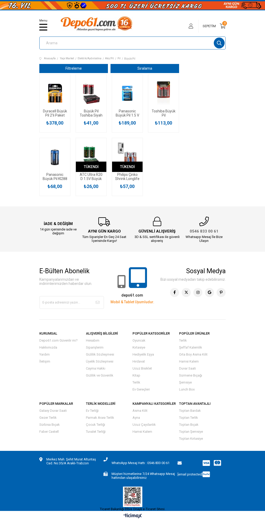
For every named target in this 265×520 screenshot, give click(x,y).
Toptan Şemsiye (191, 432)
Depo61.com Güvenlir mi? (58, 340)
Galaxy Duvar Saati (53, 411)
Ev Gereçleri (141, 389)
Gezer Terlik (48, 418)
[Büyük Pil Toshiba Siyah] (91, 93)
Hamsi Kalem (189, 361)
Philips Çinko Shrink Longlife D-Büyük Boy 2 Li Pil (127, 176)
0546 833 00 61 (204, 231)
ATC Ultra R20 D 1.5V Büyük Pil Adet (91, 176)
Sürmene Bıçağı (190, 375)
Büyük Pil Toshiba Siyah (91, 113)
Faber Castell (49, 432)
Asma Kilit (140, 411)
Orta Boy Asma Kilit (193, 354)
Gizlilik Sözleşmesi (100, 354)
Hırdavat (138, 361)
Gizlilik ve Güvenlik (99, 375)
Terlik (136, 382)
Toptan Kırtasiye (191, 438)
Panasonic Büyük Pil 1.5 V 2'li (127, 113)
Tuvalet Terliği (96, 432)
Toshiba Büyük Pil (163, 113)
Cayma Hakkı (95, 368)
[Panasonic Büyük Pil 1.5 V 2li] (127, 93)
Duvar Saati (187, 368)
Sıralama (144, 68)
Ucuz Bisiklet (142, 368)
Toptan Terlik (188, 418)
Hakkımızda (48, 347)
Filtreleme (73, 68)
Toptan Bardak (190, 411)
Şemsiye (185, 382)
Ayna (136, 418)
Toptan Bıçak (188, 425)
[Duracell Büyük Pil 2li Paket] (54, 93)
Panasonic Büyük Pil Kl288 (55, 176)
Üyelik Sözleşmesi (99, 361)
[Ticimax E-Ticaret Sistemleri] (132, 516)
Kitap (136, 375)
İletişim (44, 361)
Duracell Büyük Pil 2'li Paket (55, 113)
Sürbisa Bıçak (49, 425)
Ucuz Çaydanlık (144, 425)
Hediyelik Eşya (143, 354)
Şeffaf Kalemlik (190, 347)
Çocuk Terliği (95, 425)
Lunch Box (187, 389)
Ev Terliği (92, 411)
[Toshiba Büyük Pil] (163, 93)
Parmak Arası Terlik (100, 418)
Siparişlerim (95, 347)
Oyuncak (138, 340)
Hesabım (92, 340)
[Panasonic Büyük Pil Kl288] (54, 156)
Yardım (44, 354)
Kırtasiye (138, 347)
